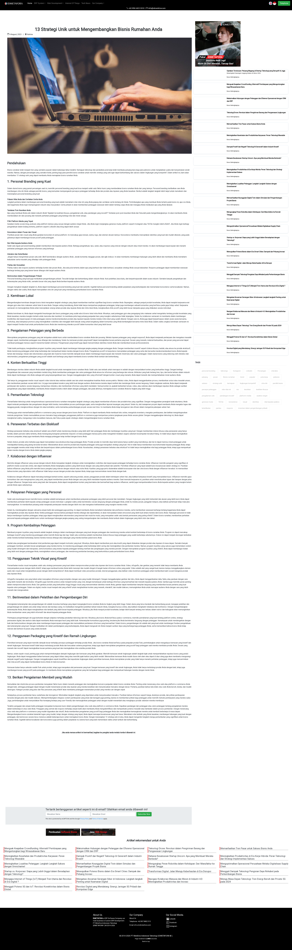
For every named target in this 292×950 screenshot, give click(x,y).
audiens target (262, 396)
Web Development (54, 3)
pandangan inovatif (227, 396)
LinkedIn (173, 919)
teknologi (224, 371)
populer (252, 377)
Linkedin (249, 371)
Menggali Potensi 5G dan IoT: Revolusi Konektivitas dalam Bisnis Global (252, 337)
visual (245, 402)
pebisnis (276, 377)
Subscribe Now (144, 814)
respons (230, 408)
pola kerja (264, 377)
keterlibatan (206, 408)
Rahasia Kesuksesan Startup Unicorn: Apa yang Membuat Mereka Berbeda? (254, 158)
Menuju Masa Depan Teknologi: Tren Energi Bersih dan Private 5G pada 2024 (254, 325)
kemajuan (231, 383)
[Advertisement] (73, 776)
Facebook (173, 922)
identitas (256, 402)
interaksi (274, 371)
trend (242, 377)
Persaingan (262, 371)
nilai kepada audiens (271, 402)
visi (237, 389)
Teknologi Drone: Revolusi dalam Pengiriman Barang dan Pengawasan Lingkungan (256, 112)
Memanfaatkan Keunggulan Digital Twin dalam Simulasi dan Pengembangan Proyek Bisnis (105, 865)
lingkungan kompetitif (248, 383)
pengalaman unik (208, 396)
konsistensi (233, 402)
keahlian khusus (262, 389)
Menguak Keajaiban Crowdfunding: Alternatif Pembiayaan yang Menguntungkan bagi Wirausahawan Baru (35, 850)
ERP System (39, 3)
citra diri (264, 383)
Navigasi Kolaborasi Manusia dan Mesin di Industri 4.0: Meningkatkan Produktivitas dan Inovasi (175, 880)
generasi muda (207, 402)
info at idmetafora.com (142, 925)
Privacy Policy (84, 819)
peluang (205, 377)
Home (30, 3)
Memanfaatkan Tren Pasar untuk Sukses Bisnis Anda (246, 124)
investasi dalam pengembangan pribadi (252, 408)
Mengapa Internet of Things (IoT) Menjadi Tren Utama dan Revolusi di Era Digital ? (256, 286)
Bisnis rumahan (229, 377)
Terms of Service (97, 819)
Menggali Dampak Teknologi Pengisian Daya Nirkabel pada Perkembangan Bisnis (256, 274)
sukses (204, 383)
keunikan (247, 389)
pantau (218, 408)
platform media (245, 396)
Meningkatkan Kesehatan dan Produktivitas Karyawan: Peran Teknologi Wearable (256, 135)
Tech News (85, 3)
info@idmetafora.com (157, 8)
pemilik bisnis (278, 383)
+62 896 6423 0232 (136, 8)
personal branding (208, 371)
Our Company (97, 3)
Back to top (146, 941)
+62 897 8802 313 (144, 921)
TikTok (220, 402)
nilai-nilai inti (226, 389)
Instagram (237, 371)
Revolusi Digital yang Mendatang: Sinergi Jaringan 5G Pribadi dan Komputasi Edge (256, 348)
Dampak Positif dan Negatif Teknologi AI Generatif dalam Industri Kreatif (253, 147)
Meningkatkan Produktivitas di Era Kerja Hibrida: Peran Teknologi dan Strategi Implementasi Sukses (252, 857)
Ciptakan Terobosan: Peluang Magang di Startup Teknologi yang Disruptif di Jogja (256, 71)
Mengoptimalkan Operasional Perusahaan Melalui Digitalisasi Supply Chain (253, 226)
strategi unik (217, 383)
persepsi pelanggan (209, 389)
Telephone (284, 3)
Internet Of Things (72, 3)
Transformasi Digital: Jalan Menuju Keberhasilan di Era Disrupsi (249, 263)
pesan (215, 377)
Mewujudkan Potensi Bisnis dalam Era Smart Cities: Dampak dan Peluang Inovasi (256, 252)
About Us (132, 918)
